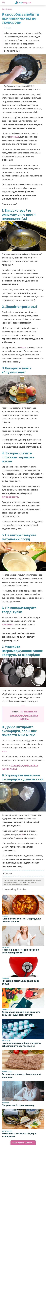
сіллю (23, 347)
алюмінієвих (8, 624)
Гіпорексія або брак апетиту (18, 1105)
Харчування (7, 1009)
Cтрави (5, 916)
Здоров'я (5, 947)
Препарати (6, 1041)
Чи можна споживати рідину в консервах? (19, 1135)
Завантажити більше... (23, 1143)
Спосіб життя (7, 9)
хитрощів (14, 137)
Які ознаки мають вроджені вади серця (20, 982)
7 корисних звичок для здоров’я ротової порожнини (20, 951)
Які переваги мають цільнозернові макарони (21, 1075)
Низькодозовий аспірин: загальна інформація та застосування (21, 1044)
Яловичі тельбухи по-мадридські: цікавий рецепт (21, 920)
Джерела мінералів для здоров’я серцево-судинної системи (21, 1013)
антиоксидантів (10, 497)
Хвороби (5, 978)
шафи (4, 751)
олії (22, 834)
